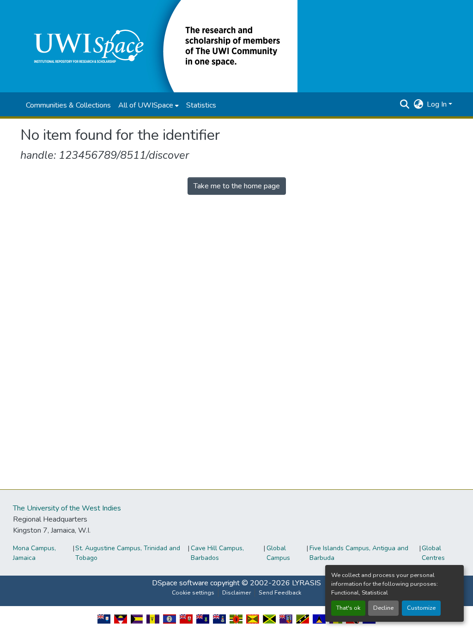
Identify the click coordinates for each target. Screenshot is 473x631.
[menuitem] (148, 105)
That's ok (348, 608)
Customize (421, 608)
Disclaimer (236, 592)
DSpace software (180, 583)
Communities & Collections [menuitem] (68, 105)
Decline (383, 608)
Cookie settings (193, 592)
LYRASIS (306, 583)
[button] (158, 46)
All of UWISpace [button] (145, 105)
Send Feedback (280, 592)
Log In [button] (438, 104)
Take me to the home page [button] (237, 186)
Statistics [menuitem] (201, 105)
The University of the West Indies (67, 508)
